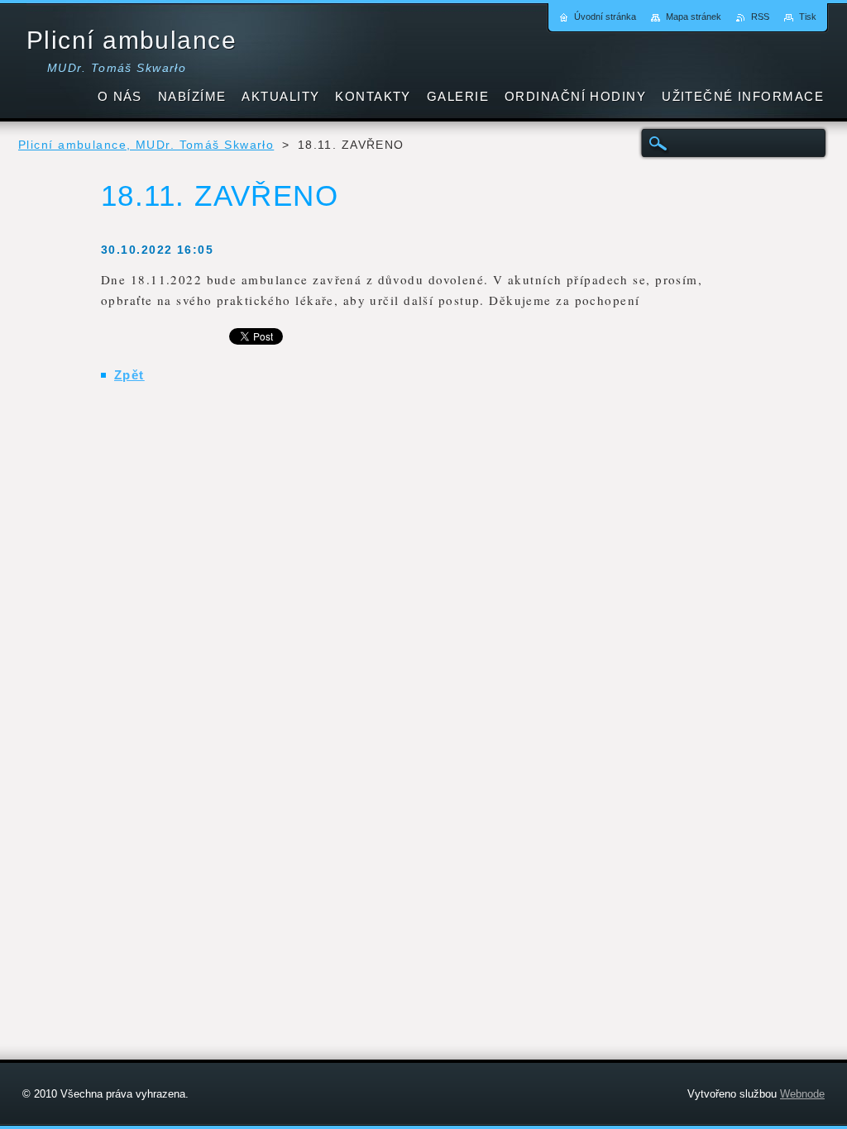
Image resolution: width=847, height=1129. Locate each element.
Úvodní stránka (605, 16)
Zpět (129, 375)
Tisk (807, 16)
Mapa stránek (693, 16)
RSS (760, 16)
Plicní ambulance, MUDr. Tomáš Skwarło (146, 145)
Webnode (802, 1094)
